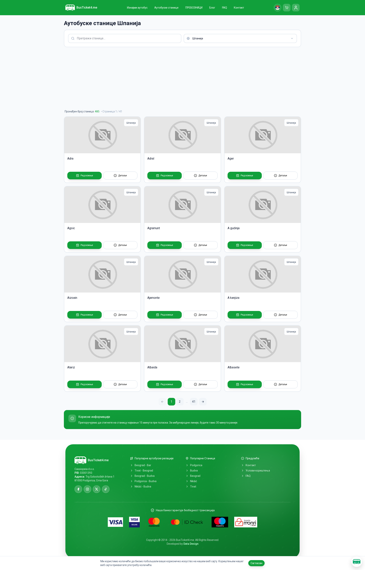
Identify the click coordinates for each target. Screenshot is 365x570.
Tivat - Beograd (144, 470)
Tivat (193, 486)
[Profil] (296, 7)
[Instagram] (87, 489)
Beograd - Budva (145, 475)
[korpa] (286, 7)
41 (193, 401)
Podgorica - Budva (145, 481)
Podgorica (196, 465)
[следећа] (203, 401)
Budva (194, 470)
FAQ (248, 475)
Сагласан (256, 563)
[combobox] (240, 38)
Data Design (190, 543)
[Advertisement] (178, 78)
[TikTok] (106, 489)
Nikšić (193, 481)
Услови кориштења (258, 470)
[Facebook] (78, 489)
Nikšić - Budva (143, 486)
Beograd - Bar (143, 465)
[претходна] (162, 401)
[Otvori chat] (356, 561)
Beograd (195, 475)
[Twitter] (96, 489)
